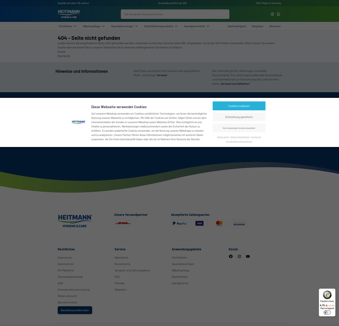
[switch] (327, 312)
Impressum (256, 137)
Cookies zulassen (239, 105)
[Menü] (333, 291)
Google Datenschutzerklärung (239, 141)
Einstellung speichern (239, 117)
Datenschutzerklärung (240, 137)
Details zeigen (223, 137)
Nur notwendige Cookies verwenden (239, 128)
